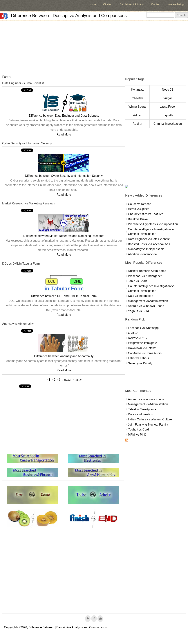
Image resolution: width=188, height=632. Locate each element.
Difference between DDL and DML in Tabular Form (64, 296)
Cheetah (137, 98)
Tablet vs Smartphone (142, 409)
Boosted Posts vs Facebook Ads (149, 244)
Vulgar (167, 98)
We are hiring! (176, 4)
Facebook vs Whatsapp (143, 327)
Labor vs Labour (138, 358)
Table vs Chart (137, 281)
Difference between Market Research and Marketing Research (63, 235)
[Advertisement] (94, 46)
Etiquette (167, 115)
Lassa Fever (168, 106)
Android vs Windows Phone (146, 305)
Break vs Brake (138, 219)
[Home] (4, 16)
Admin (137, 115)
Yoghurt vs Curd (138, 311)
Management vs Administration (148, 301)
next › (67, 379)
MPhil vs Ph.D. (137, 434)
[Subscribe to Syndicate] (126, 440)
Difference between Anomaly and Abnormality (63, 356)
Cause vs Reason (139, 204)
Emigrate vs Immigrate (142, 343)
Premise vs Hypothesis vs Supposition (153, 224)
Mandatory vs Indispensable (146, 249)
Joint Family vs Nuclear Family (148, 424)
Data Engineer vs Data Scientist (148, 239)
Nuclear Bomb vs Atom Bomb (147, 270)
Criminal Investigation (167, 123)
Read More (64, 134)
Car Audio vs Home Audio (145, 353)
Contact (155, 4)
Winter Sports (137, 106)
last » (78, 379)
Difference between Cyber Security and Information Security (64, 175)
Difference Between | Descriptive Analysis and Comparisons (69, 15)
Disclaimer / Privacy (132, 4)
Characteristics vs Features (145, 214)
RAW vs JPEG (137, 338)
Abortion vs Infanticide (142, 254)
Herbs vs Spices (138, 208)
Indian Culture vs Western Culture (150, 419)
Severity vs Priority (140, 363)
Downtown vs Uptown (142, 348)
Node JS (167, 89)
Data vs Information (140, 295)
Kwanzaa (137, 89)
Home (92, 4)
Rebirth (137, 123)
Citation (107, 4)
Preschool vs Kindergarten (145, 276)
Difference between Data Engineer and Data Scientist (64, 115)
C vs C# (133, 332)
